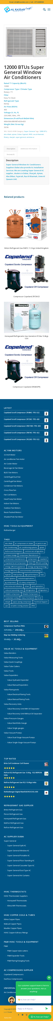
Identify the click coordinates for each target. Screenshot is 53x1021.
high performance (31, 575)
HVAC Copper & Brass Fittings (16, 932)
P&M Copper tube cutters (17, 951)
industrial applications (26, 578)
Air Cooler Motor (10, 463)
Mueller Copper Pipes (13, 928)
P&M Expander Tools (15, 955)
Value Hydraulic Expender (18, 680)
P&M (6, 946)
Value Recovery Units (12, 704)
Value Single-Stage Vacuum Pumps (21, 742)
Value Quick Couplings (13, 662)
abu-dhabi (7, 134)
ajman (14, 134)
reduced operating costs (14, 590)
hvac (42, 575)
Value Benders (10, 653)
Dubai (19, 134)
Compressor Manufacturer (29, 555)
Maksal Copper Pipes (12, 924)
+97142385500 (39, 2)
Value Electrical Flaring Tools (18, 694)
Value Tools (9, 671)
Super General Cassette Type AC (20, 865)
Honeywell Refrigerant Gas (15, 818)
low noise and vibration (13, 586)
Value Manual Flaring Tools (18, 699)
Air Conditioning (11, 547)
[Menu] (49, 9)
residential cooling (12, 598)
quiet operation (37, 586)
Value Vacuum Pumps (13, 733)
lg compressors (10, 582)
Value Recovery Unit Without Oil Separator (24, 713)
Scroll (39, 598)
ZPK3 (33, 606)
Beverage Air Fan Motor (13, 468)
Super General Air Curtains (18, 875)
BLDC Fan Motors (11, 472)
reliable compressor (12, 594)
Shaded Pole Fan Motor (13, 517)
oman (27, 586)
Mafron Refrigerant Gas (14, 823)
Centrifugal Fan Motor (13, 481)
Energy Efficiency (11, 571)
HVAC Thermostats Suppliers (16, 896)
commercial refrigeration (34, 551)
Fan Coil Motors (10, 494)
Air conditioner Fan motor (14, 459)
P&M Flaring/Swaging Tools (18, 960)
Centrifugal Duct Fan (12, 477)
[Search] (43, 9)
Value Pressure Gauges (14, 718)
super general (21, 137)
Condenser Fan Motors (13, 486)
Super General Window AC (18, 850)
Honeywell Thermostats (17, 900)
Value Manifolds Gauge (17, 723)
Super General (29, 131)
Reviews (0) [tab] (10, 154)
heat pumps (17, 575)
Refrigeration (30, 590)
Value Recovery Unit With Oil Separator (23, 708)
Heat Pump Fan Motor (13, 499)
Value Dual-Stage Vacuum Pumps (21, 737)
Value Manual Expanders (17, 685)
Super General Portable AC (18, 855)
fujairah (25, 134)
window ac (30, 137)
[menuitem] (43, 9)
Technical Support (40, 602)
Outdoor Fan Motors (12, 508)
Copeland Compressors (14, 974)
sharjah (12, 137)
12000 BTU (43, 131)
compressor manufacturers (15, 559)
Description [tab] (11, 149)
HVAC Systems (10, 578)
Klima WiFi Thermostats (16, 905)
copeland (43, 559)
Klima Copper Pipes (12, 919)
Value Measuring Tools (13, 657)
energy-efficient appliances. (15, 567)
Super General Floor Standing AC (20, 860)
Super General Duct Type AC (19, 870)
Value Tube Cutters (12, 666)
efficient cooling (41, 563)
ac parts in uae (40, 543)
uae (6, 606)
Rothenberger (9, 530)
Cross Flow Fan (10, 490)
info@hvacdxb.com (21, 2)
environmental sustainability (30, 571)
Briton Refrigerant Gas (13, 809)
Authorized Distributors (13, 551)
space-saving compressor (22, 602)
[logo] (22, 9)
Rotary (6, 137)
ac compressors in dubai (24, 543)
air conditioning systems (28, 547)
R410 (30, 134)
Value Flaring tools (11, 689)
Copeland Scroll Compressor (15, 563)
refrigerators (42, 590)
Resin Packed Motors (12, 512)
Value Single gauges (15, 728)
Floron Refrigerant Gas (13, 814)
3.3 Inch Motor (9, 455)
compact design (11, 555)
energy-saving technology (37, 567)
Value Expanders (11, 675)
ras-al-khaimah (38, 134)
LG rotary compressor (27, 582)
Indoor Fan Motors (11, 503)
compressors (32, 559)
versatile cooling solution (19, 606)
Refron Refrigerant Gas (13, 827)
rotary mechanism (28, 598)
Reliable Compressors (30, 594)
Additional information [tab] (29, 149)
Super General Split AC (16, 845)
